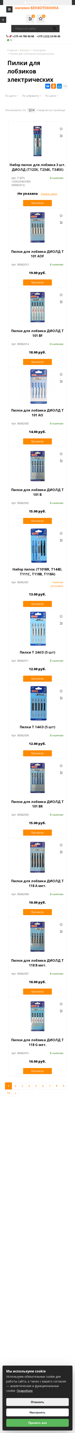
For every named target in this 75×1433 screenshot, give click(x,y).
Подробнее (25, 1391)
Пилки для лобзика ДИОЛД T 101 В (37, 492)
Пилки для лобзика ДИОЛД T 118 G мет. (37, 1042)
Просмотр (37, 203)
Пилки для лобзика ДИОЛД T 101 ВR (37, 804)
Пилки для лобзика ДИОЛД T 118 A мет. (37, 883)
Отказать (37, 1402)
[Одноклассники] (53, 86)
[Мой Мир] (59, 86)
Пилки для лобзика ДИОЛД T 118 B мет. (37, 963)
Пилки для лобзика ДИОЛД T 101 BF (37, 333)
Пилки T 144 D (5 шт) (37, 727)
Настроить (37, 1412)
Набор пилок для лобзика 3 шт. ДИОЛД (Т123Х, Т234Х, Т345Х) (37, 167)
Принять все (37, 1422)
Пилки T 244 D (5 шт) (37, 652)
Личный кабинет (39, 2)
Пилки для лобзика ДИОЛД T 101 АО (37, 412)
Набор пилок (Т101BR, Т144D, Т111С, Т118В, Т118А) (37, 571)
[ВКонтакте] (47, 86)
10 (8, 1093)
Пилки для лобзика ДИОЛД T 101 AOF (37, 254)
